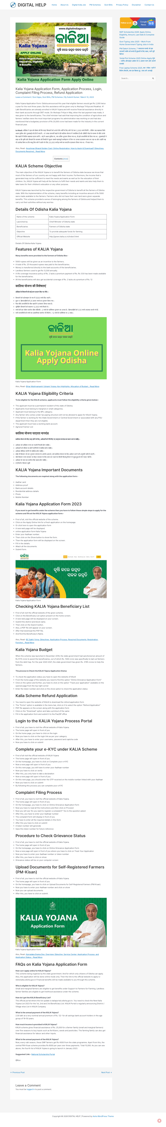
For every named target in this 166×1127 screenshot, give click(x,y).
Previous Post (17, 1072)
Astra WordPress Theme (103, 1116)
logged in (31, 1089)
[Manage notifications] (159, 1121)
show (65, 159)
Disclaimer (136, 5)
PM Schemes (95, 5)
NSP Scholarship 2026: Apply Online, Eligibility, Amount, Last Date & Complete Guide (136, 35)
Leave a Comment (23, 97)
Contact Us (149, 5)
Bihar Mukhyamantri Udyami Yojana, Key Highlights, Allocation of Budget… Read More (62, 386)
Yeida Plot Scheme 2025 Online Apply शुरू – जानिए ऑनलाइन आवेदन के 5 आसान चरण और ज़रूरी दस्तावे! (137, 61)
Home (54, 5)
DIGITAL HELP (32, 4)
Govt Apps (37, 97)
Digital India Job (79, 5)
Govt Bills (108, 5)
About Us (64, 5)
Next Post (106, 1072)
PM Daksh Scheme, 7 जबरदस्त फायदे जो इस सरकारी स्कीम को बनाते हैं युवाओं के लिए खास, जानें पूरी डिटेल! (137, 51)
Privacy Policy (122, 5)
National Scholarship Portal (43, 1054)
